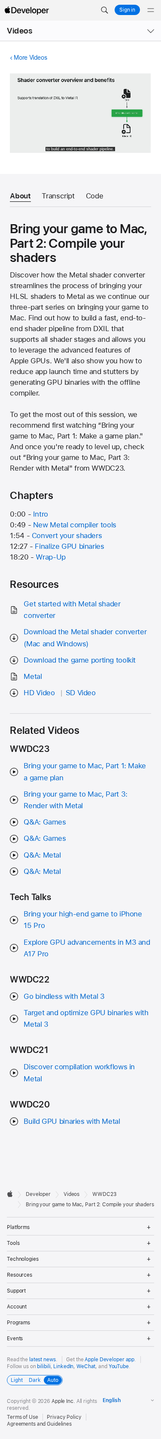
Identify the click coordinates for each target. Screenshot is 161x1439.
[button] (104, 10)
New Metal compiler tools (74, 524)
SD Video (81, 692)
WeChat (85, 1366)
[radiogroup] (35, 1380)
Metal (33, 676)
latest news (42, 1360)
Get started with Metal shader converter (72, 609)
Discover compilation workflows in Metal (79, 1072)
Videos (19, 31)
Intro (40, 514)
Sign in (127, 10)
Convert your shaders (67, 535)
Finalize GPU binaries (69, 546)
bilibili (43, 1366)
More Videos (30, 57)
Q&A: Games (45, 822)
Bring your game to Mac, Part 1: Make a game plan (85, 771)
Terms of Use (22, 1417)
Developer (38, 1194)
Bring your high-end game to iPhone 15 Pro (83, 920)
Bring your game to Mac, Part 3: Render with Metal (75, 800)
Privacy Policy (64, 1417)
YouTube (119, 1366)
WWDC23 (104, 1194)
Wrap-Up (50, 557)
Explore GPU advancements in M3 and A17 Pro (87, 948)
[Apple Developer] (26, 10)
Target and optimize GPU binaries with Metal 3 (86, 1018)
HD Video (39, 692)
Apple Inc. (63, 1401)
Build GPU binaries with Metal (72, 1121)
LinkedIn (63, 1366)
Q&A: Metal (42, 855)
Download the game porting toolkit (80, 660)
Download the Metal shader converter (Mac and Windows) (85, 637)
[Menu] (150, 10)
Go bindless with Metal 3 (64, 996)
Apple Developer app (109, 1360)
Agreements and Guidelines (39, 1424)
